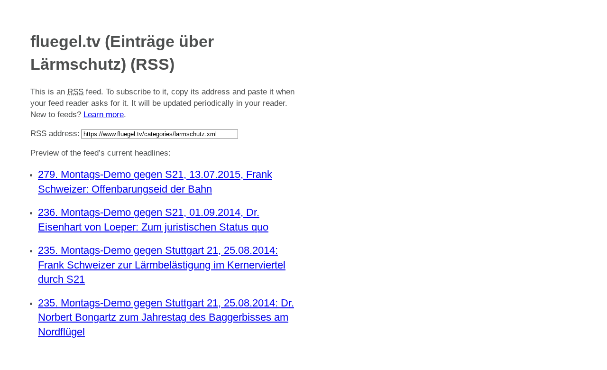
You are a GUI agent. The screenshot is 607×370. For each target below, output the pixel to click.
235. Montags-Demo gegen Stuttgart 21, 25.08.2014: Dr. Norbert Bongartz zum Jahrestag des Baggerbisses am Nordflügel (166, 317)
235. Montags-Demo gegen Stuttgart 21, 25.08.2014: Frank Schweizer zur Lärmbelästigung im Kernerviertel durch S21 (161, 265)
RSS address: (55, 133)
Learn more (103, 114)
